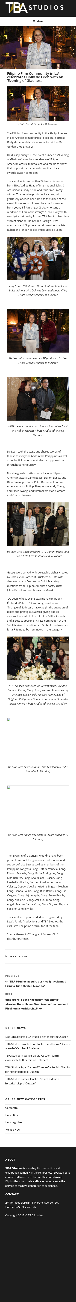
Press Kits (11, 1115)
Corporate (11, 1107)
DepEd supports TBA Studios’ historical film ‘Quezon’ (37, 1036)
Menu (39, 21)
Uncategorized (14, 1122)
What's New (19, 956)
